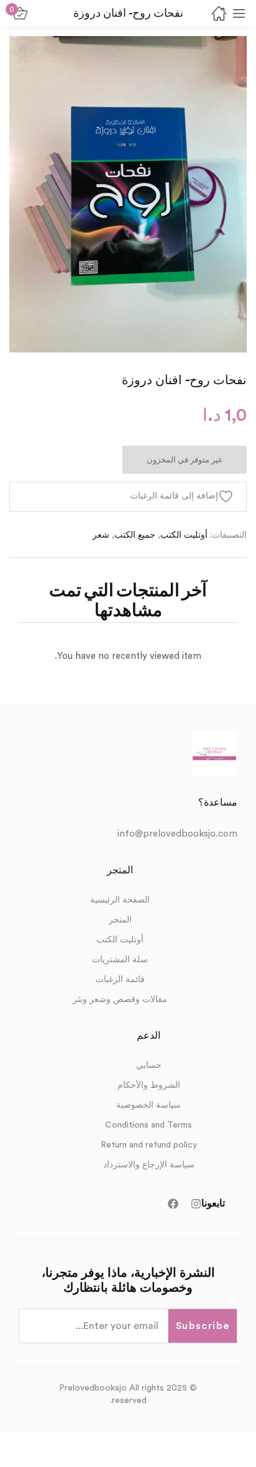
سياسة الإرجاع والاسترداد (148, 1165)
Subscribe (202, 1326)
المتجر (120, 920)
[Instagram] (196, 1203)
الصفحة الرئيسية (120, 900)
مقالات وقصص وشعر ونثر (120, 999)
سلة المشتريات (120, 959)
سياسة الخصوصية (148, 1105)
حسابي (149, 1065)
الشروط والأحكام (148, 1085)
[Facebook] (173, 1203)
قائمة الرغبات (120, 979)
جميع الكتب (134, 535)
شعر (101, 535)
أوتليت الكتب (184, 535)
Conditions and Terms (148, 1125)
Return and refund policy (149, 1145)
